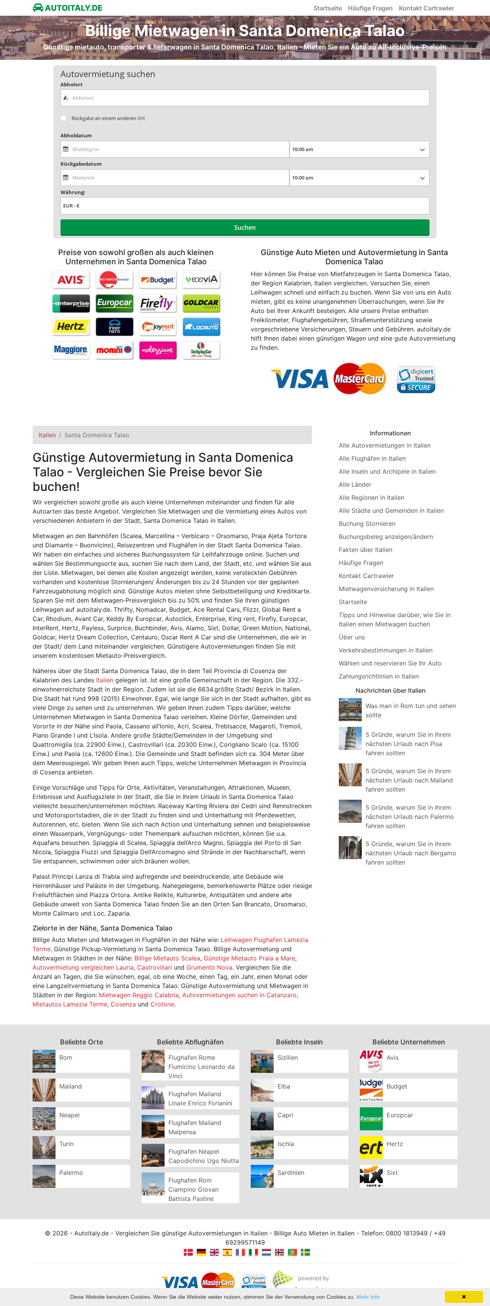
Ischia (286, 1144)
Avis (393, 1057)
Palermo (71, 1172)
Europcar (400, 1115)
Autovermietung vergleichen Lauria (83, 967)
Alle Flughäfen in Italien (372, 458)
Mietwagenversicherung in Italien (386, 589)
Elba (284, 1086)
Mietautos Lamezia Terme (70, 1004)
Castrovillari (154, 967)
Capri (285, 1115)
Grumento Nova (209, 967)
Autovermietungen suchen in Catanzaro (239, 995)
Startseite (328, 8)
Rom (65, 1057)
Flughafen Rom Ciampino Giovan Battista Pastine (193, 1189)
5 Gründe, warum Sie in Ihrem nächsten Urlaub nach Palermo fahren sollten (410, 817)
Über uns (352, 637)
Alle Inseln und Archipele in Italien (387, 471)
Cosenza (123, 1004)
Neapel (69, 1115)
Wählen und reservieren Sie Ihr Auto (390, 663)
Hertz (395, 1144)
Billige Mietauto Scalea (167, 958)
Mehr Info (368, 1297)
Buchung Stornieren (367, 523)
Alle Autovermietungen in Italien (385, 445)
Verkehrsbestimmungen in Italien (386, 650)
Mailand (70, 1086)
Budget (397, 1086)
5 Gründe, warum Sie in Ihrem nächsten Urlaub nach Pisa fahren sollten (408, 744)
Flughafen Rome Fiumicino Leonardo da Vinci (201, 1067)
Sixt (392, 1172)
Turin (66, 1144)
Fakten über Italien (365, 549)
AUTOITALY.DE (73, 8)
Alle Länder (355, 484)
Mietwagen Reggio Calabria (139, 995)
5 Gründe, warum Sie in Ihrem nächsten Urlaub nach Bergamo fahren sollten (411, 853)
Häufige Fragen (370, 8)
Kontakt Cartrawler (426, 8)
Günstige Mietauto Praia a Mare (249, 958)
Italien (104, 680)
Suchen (245, 227)
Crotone (162, 1004)
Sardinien (291, 1172)
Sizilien (288, 1057)
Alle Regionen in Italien (371, 497)
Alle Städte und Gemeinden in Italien (391, 510)
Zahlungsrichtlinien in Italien (379, 676)
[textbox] (245, 97)
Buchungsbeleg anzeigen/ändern (386, 536)
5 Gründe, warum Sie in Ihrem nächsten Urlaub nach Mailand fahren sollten (409, 780)
